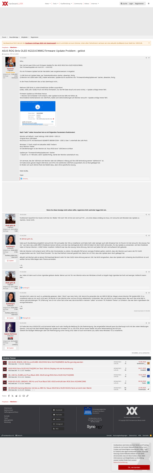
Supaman (6, 54)
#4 (149, 272)
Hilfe (139, 435)
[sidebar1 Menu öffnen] (148, 3)
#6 (149, 323)
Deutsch (19, 435)
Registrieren (34, 37)
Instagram (59, 424)
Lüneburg (15, 344)
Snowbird (143, 370)
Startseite (146, 435)
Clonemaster (142, 389)
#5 (149, 293)
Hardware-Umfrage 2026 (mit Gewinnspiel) (40, 43)
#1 (149, 58)
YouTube (59, 415)
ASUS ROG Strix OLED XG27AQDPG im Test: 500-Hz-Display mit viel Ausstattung (40, 368)
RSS (57, 429)
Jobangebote (8, 420)
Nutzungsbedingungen (120, 435)
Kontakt (6, 416)
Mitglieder (24, 37)
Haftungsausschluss (11, 412)
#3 (149, 235)
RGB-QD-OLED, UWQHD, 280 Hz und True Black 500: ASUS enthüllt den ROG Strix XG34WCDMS (47, 381)
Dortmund (15, 78)
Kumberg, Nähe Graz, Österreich (11, 256)
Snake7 (144, 376)
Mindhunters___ (141, 363)
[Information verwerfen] (149, 43)
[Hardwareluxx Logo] (12, 3)
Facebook (59, 410)
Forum (4, 37)
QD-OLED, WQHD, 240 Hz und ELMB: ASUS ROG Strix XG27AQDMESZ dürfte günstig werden (45, 362)
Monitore (27, 364)
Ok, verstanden (134, 467)
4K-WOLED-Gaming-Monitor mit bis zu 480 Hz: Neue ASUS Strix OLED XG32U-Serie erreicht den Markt (49, 388)
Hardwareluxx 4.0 (8, 435)
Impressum (8, 408)
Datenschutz (8, 410)
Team (6, 418)
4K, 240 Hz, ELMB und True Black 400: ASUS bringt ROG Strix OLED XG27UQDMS (41, 375)
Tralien (144, 383)
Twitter (58, 419)
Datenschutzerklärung (120, 462)
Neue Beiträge (13, 37)
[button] (50, 4)
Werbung (7, 422)
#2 (149, 214)
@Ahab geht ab (27, 239)
